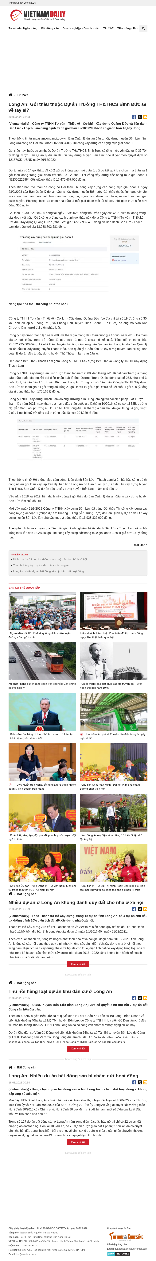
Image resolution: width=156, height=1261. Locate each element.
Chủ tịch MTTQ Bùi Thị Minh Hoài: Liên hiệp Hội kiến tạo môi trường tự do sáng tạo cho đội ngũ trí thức (112, 887)
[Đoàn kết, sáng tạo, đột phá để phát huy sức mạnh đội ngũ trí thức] (42, 813)
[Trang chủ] (10, 95)
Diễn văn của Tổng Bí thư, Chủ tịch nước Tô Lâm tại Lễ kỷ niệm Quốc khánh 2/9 (41, 736)
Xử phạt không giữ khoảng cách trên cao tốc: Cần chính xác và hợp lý (42, 685)
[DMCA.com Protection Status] (118, 1253)
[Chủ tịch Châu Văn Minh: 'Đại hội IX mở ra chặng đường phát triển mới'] (113, 762)
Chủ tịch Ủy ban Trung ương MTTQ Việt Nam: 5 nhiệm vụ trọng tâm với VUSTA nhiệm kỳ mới (42, 887)
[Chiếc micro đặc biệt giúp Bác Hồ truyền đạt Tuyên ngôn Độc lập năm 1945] (113, 661)
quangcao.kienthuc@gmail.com (131, 1249)
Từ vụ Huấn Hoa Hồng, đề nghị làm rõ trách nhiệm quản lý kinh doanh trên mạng (42, 786)
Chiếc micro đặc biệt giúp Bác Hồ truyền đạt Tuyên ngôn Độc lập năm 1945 (111, 685)
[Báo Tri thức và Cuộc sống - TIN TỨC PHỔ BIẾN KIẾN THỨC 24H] (127, 1236)
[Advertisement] (78, 60)
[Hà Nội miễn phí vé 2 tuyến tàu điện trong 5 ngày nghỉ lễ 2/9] (113, 712)
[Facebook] (134, 117)
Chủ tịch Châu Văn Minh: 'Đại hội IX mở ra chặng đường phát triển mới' (110, 786)
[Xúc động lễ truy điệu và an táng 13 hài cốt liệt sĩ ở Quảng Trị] (113, 813)
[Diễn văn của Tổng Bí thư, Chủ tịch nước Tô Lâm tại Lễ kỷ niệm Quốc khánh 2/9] (42, 712)
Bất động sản (50, 28)
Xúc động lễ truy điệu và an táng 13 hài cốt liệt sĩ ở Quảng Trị (111, 837)
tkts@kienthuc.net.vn (26, 1254)
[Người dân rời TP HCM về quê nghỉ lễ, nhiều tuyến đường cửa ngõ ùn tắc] (42, 611)
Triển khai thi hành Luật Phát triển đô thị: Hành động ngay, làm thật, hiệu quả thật (111, 635)
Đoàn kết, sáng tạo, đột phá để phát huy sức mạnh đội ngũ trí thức (42, 837)
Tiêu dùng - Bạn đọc (130, 28)
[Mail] (145, 117)
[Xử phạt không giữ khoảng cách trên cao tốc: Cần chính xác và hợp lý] (42, 661)
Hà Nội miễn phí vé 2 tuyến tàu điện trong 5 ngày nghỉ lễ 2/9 (113, 736)
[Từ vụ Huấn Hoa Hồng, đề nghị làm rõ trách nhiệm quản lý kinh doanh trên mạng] (42, 762)
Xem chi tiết (78, 964)
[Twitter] (140, 117)
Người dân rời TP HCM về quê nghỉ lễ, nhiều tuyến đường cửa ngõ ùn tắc (40, 635)
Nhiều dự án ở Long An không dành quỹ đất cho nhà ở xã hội (50, 559)
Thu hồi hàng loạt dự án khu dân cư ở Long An (41, 565)
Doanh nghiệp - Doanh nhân (81, 28)
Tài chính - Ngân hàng (23, 28)
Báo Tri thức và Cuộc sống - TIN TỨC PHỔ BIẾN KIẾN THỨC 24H (37, 15)
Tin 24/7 (108, 28)
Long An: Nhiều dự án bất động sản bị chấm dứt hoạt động (48, 571)
